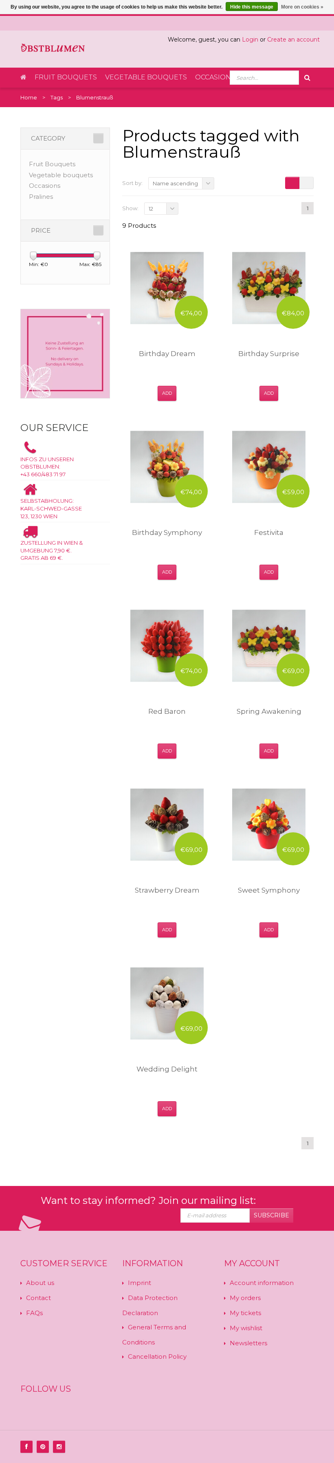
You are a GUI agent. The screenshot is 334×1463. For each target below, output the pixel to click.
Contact (38, 1298)
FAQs (34, 1313)
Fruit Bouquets (66, 77)
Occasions (215, 77)
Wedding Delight (167, 1069)
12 (151, 208)
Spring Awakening (269, 711)
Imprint (139, 1283)
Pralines (41, 196)
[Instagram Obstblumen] (59, 1447)
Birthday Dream (167, 354)
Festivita (268, 532)
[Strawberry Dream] (167, 824)
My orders (245, 1298)
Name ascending (175, 183)
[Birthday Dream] (167, 288)
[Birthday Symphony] (167, 467)
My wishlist (246, 1328)
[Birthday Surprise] (268, 288)
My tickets (245, 1313)
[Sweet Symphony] (268, 824)
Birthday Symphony (167, 532)
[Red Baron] (167, 645)
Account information (262, 1283)
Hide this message (251, 7)
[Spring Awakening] (268, 645)
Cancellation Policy (157, 1356)
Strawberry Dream (167, 890)
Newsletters (248, 1343)
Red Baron (167, 711)
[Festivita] (268, 467)
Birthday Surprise (268, 354)
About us (40, 1283)
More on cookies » (302, 7)
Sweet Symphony (269, 890)
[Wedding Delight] (167, 1003)
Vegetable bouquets (146, 77)
